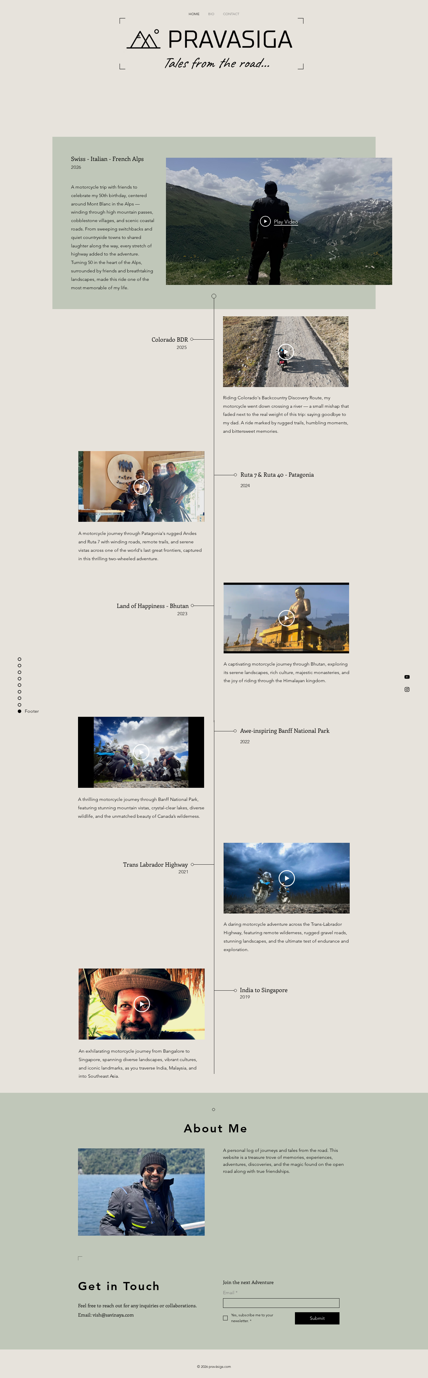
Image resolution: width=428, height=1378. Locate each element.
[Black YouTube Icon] (407, 677)
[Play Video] (286, 352)
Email (230, 1292)
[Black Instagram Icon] (407, 689)
